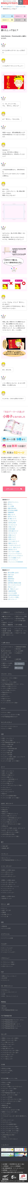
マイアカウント (20, 612)
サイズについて (13, 524)
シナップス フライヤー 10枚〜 (10, 1126)
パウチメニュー (5, 958)
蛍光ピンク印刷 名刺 (7, 744)
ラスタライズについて (14, 545)
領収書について (7, 628)
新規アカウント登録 (21, 616)
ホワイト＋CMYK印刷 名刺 (9, 748)
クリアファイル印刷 (7, 938)
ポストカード (5, 807)
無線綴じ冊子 (5, 848)
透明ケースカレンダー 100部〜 (10, 1038)
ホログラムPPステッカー (9, 876)
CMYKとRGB (12, 522)
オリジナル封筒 (12, 593)
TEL (21, 3)
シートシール (8, 888)
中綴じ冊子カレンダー (8, 1048)
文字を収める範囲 (12, 510)
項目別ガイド (18, 16)
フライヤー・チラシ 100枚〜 (10, 678)
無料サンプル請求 (7, 663)
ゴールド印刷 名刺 (7, 752)
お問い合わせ (6, 642)
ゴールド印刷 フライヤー (9, 690)
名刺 (2, 734)
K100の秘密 (12, 529)
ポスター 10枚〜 (6, 712)
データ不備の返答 (20, 620)
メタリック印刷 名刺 (7, 750)
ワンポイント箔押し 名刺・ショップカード (13, 756)
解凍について (12, 537)
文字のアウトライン (13, 502)
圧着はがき (11, 580)
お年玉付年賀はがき (14, 595)
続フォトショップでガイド (16, 555)
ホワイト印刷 (5, 1084)
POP (2, 972)
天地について (12, 527)
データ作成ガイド (9, 6)
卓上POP (4, 978)
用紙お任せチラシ (7, 692)
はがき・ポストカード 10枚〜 (10, 830)
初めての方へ (7, 616)
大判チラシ (5, 694)
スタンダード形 (9, 882)
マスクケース (5, 980)
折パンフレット (13, 599)
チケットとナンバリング (14, 585)
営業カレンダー (7, 665)
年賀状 (4, 1006)
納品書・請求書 (7, 630)
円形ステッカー (12, 587)
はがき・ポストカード (7, 803)
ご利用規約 (6, 1166)
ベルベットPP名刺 (7, 754)
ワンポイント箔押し (14, 597)
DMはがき (5, 809)
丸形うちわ (11, 574)
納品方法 (10, 624)
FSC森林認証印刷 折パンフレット (11, 860)
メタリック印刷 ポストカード (10, 820)
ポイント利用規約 (16, 1166)
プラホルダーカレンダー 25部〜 (10, 1050)
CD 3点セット (6, 990)
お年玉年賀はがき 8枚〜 (8, 834)
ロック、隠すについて (14, 547)
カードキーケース (7, 950)
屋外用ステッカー (7, 898)
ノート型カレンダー (7, 1058)
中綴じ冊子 (5, 846)
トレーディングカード (8, 791)
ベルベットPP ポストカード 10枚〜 (11, 824)
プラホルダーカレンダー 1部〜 (10, 1052)
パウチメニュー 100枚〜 (8, 964)
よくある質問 (19, 651)
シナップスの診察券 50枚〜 (9, 795)
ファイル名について (14, 541)
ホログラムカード (7, 789)
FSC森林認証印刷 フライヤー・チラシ (13, 684)
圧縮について (12, 535)
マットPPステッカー (7, 874)
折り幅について (12, 518)
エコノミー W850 (7, 728)
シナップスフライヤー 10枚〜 (10, 702)
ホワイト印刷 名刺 (7, 746)
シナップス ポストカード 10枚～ (11, 836)
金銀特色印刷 (12, 591)
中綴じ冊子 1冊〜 (6, 1107)
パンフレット (4, 854)
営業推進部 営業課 (21, 646)
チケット (4, 908)
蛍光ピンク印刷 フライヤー (9, 686)
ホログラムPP (6, 1072)
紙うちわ (4, 1008)
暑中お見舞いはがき (13, 572)
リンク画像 (11, 506)
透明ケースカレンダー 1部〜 (9, 1040)
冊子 (2, 842)
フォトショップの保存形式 (16, 562)
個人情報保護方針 (7, 1168)
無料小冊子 (18, 20)
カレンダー (4, 1034)
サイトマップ (13, 1170)
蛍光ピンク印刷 (6, 1082)
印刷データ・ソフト (21, 630)
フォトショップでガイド (15, 553)
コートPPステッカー (7, 872)
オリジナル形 (10, 886)
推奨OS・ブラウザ (8, 622)
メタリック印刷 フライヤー (9, 688)
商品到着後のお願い (8, 633)
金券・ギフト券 (6, 910)
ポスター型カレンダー (8, 1054)
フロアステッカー (7, 890)
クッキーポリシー (19, 1168)
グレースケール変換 (14, 551)
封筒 (2, 922)
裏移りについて (13, 543)
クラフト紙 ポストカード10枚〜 (10, 832)
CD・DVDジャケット (7, 986)
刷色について (11, 514)
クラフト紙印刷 (6, 700)
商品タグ (4, 793)
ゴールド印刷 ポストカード (9, 822)
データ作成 (19, 624)
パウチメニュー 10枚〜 (8, 962)
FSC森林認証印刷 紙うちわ (10, 1010)
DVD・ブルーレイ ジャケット (10, 996)
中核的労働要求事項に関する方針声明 (13, 1172)
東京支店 (18, 649)
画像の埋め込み (12, 508)
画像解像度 (11, 512)
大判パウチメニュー (7, 966)
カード (3, 767)
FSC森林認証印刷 (6, 1015)
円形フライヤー (6, 698)
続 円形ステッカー (13, 589)
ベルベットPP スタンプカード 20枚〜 (12, 785)
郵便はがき (5, 811)
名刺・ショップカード (8, 738)
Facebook (19, 667)
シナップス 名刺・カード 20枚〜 (11, 761)
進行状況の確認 (20, 618)
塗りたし (10, 504)
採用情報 (5, 1170)
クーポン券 (5, 916)
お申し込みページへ (13, 489)
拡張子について (12, 516)
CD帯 (3, 994)
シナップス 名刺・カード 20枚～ (11, 1130)
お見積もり (19, 653)
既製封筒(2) (11, 578)
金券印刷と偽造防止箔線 (14, 582)
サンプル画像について (14, 557)
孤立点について (13, 549)
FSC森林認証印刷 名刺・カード (11, 742)
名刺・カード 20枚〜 (7, 740)
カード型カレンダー (7, 1056)
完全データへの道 (20, 6)
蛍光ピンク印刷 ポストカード (10, 813)
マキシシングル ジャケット (9, 992)
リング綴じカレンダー (8, 1042)
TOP (4, 16)
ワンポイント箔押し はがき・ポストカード (13, 828)
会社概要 (5, 1164)
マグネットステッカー (8, 892)
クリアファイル (5, 934)
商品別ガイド (6, 20)
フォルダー (4, 944)
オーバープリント (13, 559)
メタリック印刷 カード (8, 781)
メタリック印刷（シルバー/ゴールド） (12, 1086)
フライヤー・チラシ (6, 674)
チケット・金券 (5, 904)
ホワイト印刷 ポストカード (9, 815)
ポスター (3, 708)
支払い (4, 624)
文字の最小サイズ (13, 531)
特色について (12, 539)
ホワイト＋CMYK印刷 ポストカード (12, 818)
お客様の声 (6, 667)
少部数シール (5, 1137)
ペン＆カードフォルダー (8, 952)
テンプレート (19, 628)
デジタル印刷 (9, 1078)
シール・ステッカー (6, 866)
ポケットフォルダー (7, 948)
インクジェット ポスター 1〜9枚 (11, 714)
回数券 (4, 912)
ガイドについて (13, 533)
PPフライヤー (6, 696)
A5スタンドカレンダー (8, 1044)
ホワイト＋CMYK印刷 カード (10, 779)
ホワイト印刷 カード (7, 777)
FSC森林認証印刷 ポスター (10, 716)
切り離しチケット (7, 914)
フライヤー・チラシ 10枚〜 (9, 682)
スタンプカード (6, 787)
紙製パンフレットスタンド (9, 976)
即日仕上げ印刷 (6, 1068)
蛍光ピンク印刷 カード (8, 775)
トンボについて (13, 520)
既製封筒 (10, 576)
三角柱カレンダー (7, 1046)
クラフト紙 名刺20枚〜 (8, 759)
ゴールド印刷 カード (7, 783)
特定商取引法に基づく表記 (17, 1164)
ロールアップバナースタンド (10, 726)
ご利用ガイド (6, 612)
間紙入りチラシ (6, 680)
